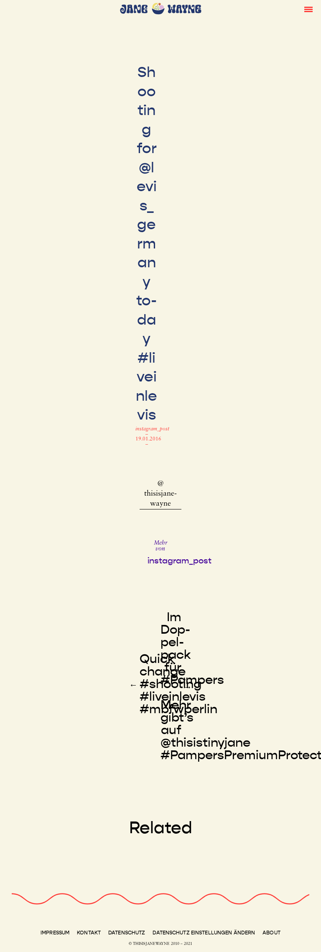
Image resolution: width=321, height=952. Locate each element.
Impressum (55, 933)
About (271, 933)
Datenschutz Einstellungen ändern (204, 933)
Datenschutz (126, 933)
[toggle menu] (308, 9)
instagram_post (152, 429)
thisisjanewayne (160, 498)
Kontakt (89, 933)
